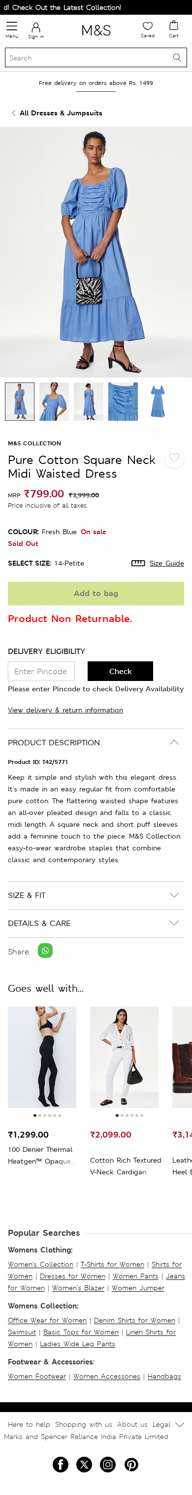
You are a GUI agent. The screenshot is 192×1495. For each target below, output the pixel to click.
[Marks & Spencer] (96, 37)
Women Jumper (138, 1287)
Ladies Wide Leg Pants (77, 1343)
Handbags (164, 1376)
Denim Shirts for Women (134, 1320)
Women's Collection (40, 1264)
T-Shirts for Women (112, 1264)
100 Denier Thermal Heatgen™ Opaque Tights (40, 1156)
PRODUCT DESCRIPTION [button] (54, 742)
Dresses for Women (72, 1276)
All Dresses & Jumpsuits (61, 112)
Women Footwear (37, 1376)
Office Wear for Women (47, 1320)
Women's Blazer (78, 1287)
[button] (34, 1115)
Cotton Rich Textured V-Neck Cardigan (125, 1166)
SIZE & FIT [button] (26, 895)
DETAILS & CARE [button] (39, 923)
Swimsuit (22, 1332)
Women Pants (136, 1276)
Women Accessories (106, 1376)
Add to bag (96, 593)
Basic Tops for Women (81, 1332)
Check (120, 671)
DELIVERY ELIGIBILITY (46, 651)
